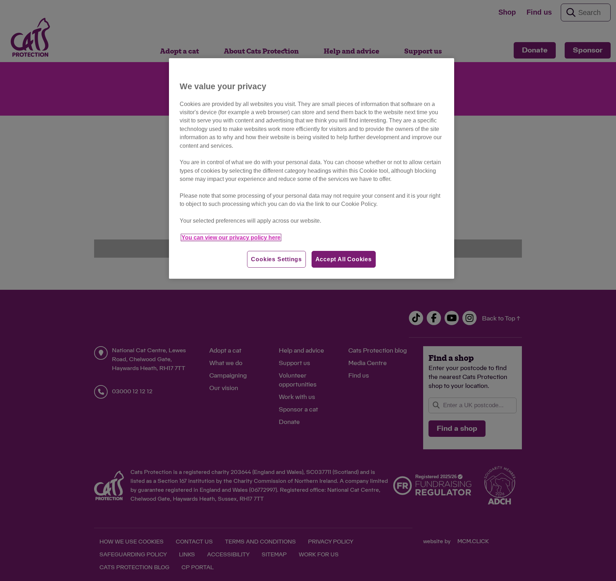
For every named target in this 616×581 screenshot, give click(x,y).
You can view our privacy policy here (231, 237)
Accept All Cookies (343, 259)
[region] (311, 168)
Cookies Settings (276, 259)
